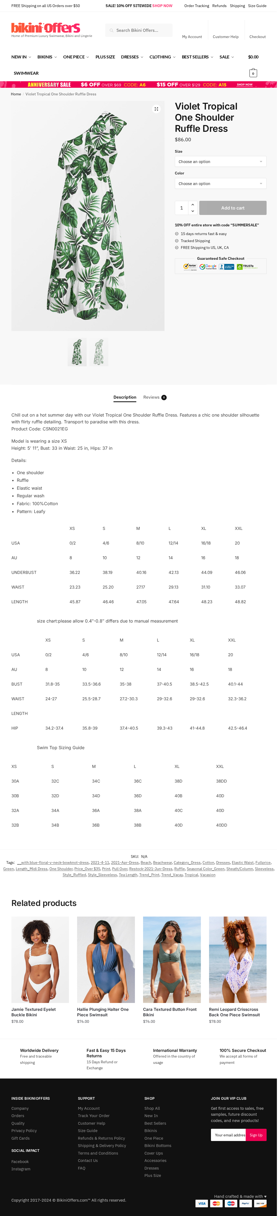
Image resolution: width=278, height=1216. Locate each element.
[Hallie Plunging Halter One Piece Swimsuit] (106, 960)
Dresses (223, 862)
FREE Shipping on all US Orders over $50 (45, 5)
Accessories (155, 1160)
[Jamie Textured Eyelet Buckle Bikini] (40, 960)
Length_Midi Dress (32, 868)
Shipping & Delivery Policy (102, 1145)
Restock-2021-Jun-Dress (150, 868)
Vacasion (208, 874)
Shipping (237, 5)
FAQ (82, 1168)
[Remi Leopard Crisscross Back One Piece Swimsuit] (238, 960)
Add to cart (233, 208)
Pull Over (119, 868)
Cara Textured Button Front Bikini (170, 1012)
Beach (146, 862)
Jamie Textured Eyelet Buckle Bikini (33, 1012)
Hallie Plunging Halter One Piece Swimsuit (103, 1012)
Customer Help (226, 36)
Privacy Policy (24, 1130)
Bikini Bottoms (157, 1145)
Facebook (20, 1161)
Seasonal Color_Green (206, 868)
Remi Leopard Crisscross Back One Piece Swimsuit (234, 1012)
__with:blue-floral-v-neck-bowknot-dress (53, 862)
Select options (40, 1033)
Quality (17, 1123)
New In (151, 1115)
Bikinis (150, 1130)
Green (8, 868)
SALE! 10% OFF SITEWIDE (128, 5)
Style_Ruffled (74, 874)
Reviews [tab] (154, 397)
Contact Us (88, 1160)
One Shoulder (60, 868)
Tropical (191, 874)
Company (20, 1108)
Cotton (208, 862)
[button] (156, 109)
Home (16, 94)
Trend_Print (149, 874)
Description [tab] (124, 397)
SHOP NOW (162, 5)
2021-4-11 (100, 862)
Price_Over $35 (87, 868)
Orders (17, 1115)
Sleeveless (264, 868)
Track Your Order (94, 1115)
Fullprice (263, 862)
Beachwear (162, 862)
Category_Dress (187, 862)
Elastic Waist (243, 862)
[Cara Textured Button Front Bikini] (172, 960)
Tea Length (128, 874)
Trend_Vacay (172, 874)
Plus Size (152, 1175)
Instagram (20, 1168)
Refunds (219, 5)
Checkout (257, 36)
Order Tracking (196, 5)
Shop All (152, 1108)
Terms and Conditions (98, 1153)
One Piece (153, 1138)
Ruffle (179, 868)
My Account (192, 36)
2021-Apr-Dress (125, 862)
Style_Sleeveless (102, 874)
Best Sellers (155, 1123)
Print (106, 868)
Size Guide (257, 5)
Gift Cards (20, 1138)
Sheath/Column (239, 868)
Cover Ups (153, 1153)
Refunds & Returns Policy (101, 1138)
